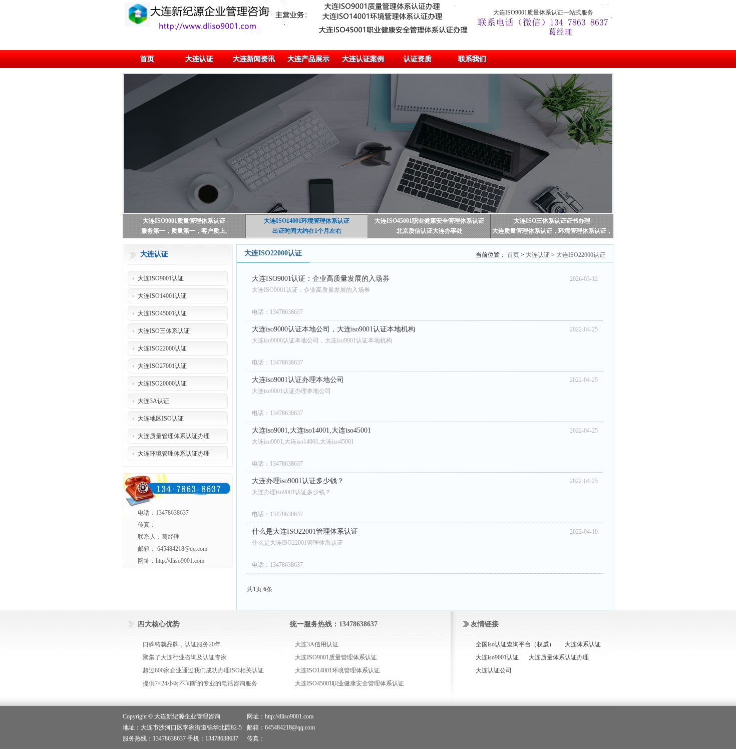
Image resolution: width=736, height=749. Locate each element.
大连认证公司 (494, 670)
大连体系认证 (583, 644)
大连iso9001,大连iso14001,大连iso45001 (311, 430)
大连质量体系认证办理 (559, 657)
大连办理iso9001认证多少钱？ (298, 481)
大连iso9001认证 (497, 657)
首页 (513, 254)
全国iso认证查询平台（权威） (515, 644)
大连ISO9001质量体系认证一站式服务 (543, 12)
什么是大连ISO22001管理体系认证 (305, 531)
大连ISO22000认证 (580, 254)
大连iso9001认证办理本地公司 (298, 380)
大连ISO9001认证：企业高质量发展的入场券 (321, 278)
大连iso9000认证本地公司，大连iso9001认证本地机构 (333, 329)
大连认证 (538, 254)
